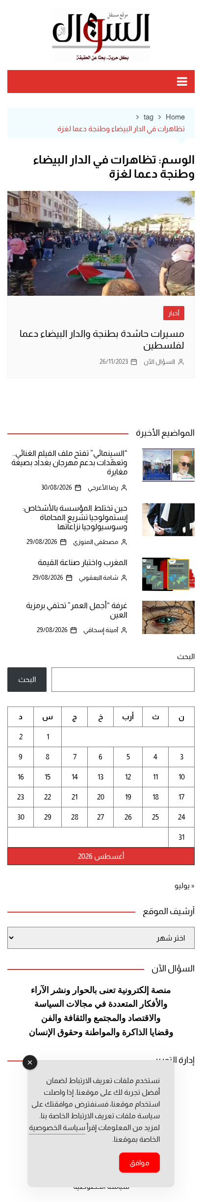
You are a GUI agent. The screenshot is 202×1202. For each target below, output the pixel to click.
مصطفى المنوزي (95, 541)
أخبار (173, 313)
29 (47, 817)
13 (100, 777)
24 (181, 817)
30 (21, 817)
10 (181, 777)
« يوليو (185, 885)
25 (155, 817)
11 (155, 777)
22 (47, 797)
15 (47, 777)
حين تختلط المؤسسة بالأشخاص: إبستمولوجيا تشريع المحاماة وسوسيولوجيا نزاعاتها (75, 517)
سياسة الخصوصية (57, 1127)
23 (20, 797)
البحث (186, 656)
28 (74, 817)
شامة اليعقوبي (98, 577)
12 (128, 777)
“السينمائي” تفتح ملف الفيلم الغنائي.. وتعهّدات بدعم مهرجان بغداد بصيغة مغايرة (69, 462)
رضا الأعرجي (103, 487)
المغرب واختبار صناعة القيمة (82, 562)
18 (155, 797)
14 (75, 777)
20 (100, 797)
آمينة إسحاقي (100, 630)
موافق (139, 1162)
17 (181, 797)
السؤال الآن (159, 361)
